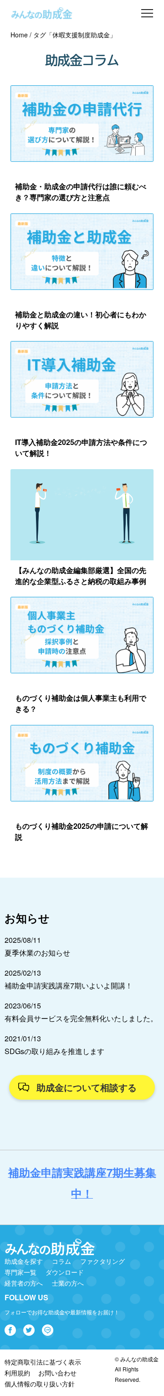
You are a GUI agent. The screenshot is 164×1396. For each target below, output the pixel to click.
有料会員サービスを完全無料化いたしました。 (81, 1018)
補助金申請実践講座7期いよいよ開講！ (69, 985)
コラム (61, 1261)
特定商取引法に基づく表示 (43, 1361)
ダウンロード (65, 1272)
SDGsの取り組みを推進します (54, 1051)
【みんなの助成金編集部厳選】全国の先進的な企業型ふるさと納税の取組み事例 (80, 575)
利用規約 (17, 1372)
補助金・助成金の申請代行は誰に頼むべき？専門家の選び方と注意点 (80, 191)
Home (19, 34)
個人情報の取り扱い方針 (40, 1383)
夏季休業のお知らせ (37, 952)
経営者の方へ (24, 1282)
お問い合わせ (57, 1372)
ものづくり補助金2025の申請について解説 (81, 831)
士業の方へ (68, 1282)
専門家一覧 (20, 1272)
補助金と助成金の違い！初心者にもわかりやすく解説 (80, 320)
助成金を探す (24, 1261)
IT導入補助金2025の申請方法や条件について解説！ (81, 447)
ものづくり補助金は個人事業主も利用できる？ (80, 703)
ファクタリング (102, 1261)
